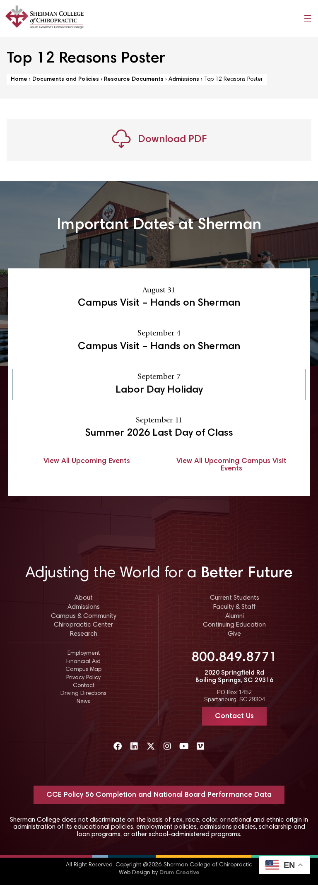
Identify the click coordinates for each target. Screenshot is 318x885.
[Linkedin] (134, 746)
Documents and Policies (65, 79)
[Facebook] (117, 746)
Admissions (184, 79)
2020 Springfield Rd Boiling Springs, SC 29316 (234, 677)
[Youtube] (184, 746)
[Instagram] (167, 746)
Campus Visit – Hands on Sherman (159, 303)
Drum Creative (179, 873)
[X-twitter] (150, 746)
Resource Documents (134, 79)
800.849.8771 (234, 658)
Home (19, 79)
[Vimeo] (200, 746)
